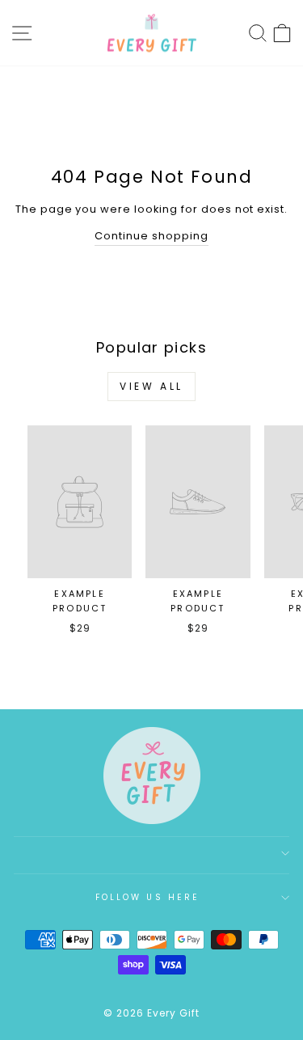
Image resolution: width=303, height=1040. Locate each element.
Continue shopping (151, 235)
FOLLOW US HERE (147, 897)
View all (151, 386)
